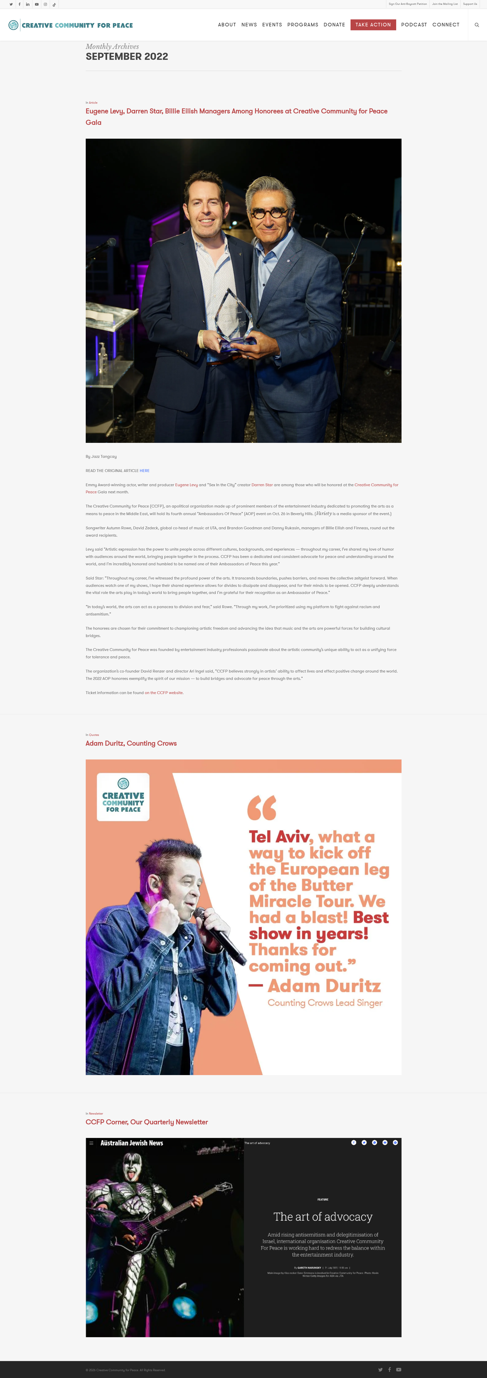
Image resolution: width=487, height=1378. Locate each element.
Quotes (94, 735)
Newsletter (96, 1114)
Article (93, 103)
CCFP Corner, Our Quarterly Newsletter (147, 1122)
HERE (145, 471)
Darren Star (262, 485)
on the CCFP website (164, 693)
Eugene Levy (186, 485)
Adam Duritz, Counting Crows (131, 743)
